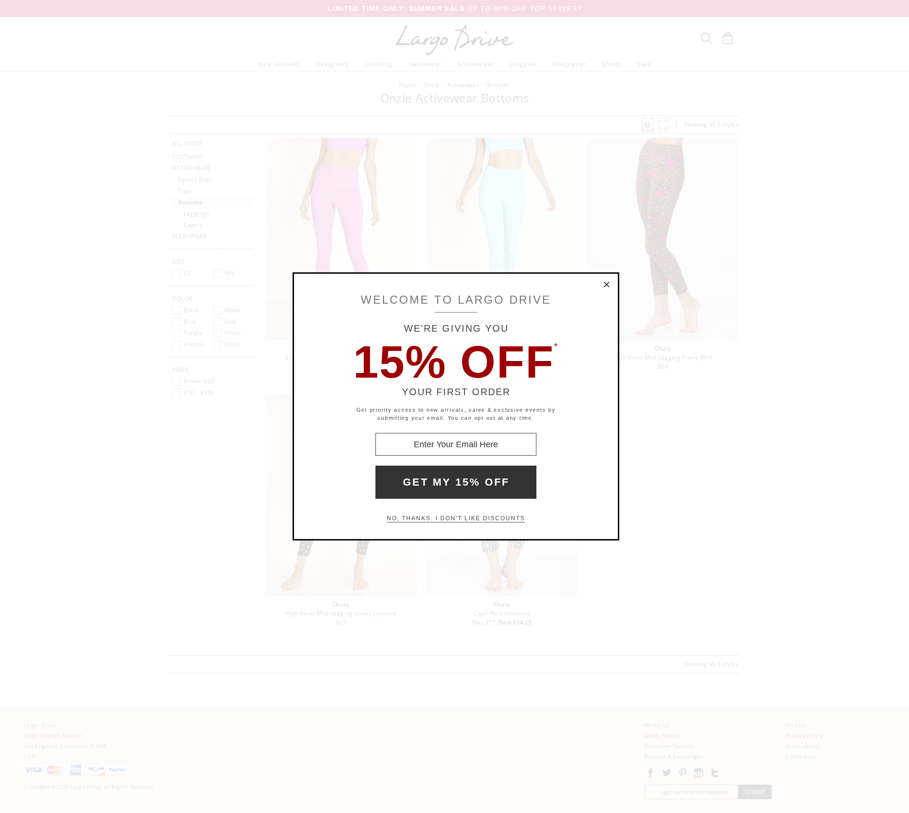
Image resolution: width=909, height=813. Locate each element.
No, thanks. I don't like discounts (456, 518)
